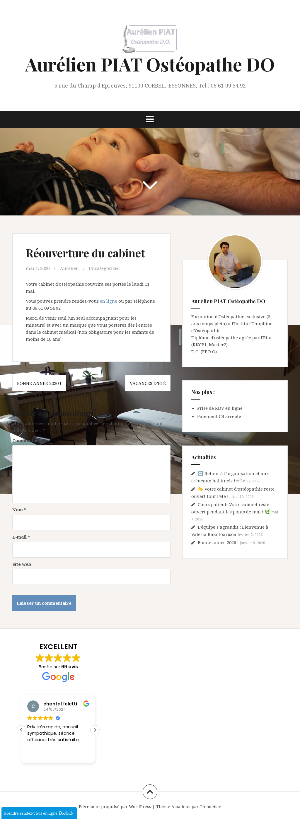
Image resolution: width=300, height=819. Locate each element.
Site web (21, 564)
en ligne (108, 301)
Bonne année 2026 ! (218, 542)
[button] (95, 729)
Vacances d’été (148, 383)
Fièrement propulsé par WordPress (115, 806)
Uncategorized (104, 268)
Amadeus (180, 806)
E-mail (21, 537)
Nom (19, 510)
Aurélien (69, 268)
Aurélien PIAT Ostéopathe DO (150, 64)
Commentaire (29, 440)
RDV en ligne (229, 408)
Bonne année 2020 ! (39, 383)
